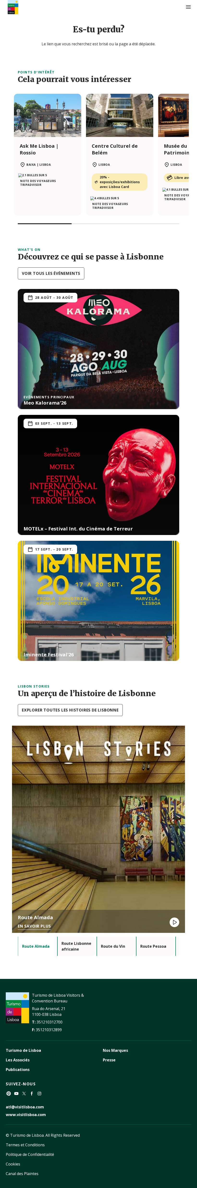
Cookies (13, 1164)
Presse (109, 1060)
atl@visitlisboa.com (25, 1107)
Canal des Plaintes (22, 1173)
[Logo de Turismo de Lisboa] (13, 7)
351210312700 (49, 1022)
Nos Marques (115, 1050)
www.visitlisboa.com (26, 1114)
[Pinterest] (9, 1093)
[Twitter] (24, 1093)
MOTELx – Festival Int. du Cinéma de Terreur (78, 528)
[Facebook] (32, 1093)
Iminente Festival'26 (49, 654)
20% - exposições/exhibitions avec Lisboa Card (120, 182)
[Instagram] (39, 1093)
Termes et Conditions (25, 1144)
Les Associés (18, 1060)
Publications (18, 1069)
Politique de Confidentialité (30, 1154)
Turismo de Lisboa (23, 1050)
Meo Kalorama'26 (45, 403)
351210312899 (49, 1029)
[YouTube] (16, 1093)
